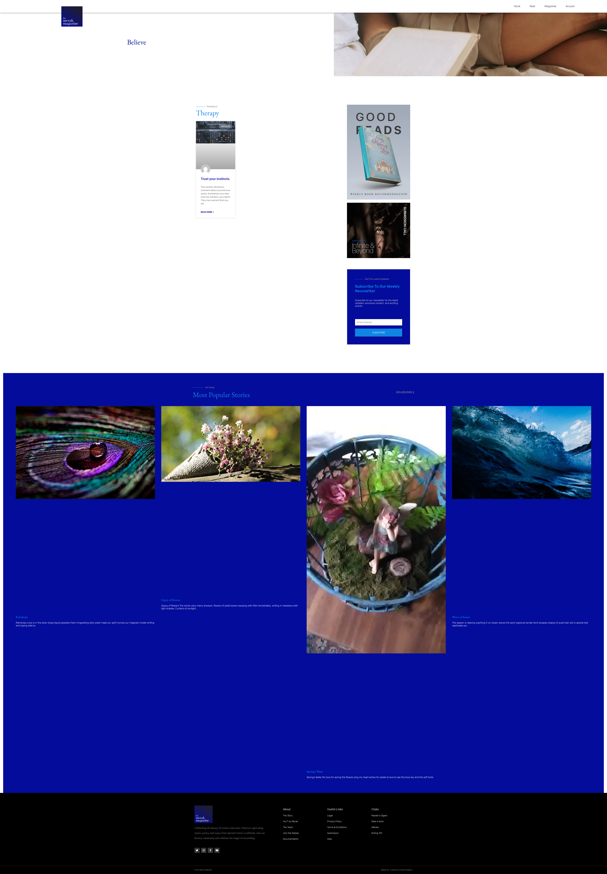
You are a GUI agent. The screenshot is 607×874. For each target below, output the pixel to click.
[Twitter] (197, 850)
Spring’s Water (315, 771)
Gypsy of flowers (170, 600)
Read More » (207, 212)
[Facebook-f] (210, 850)
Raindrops (22, 617)
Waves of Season (461, 617)
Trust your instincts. (215, 179)
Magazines (550, 6)
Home (517, 6)
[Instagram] (203, 850)
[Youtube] (217, 850)
